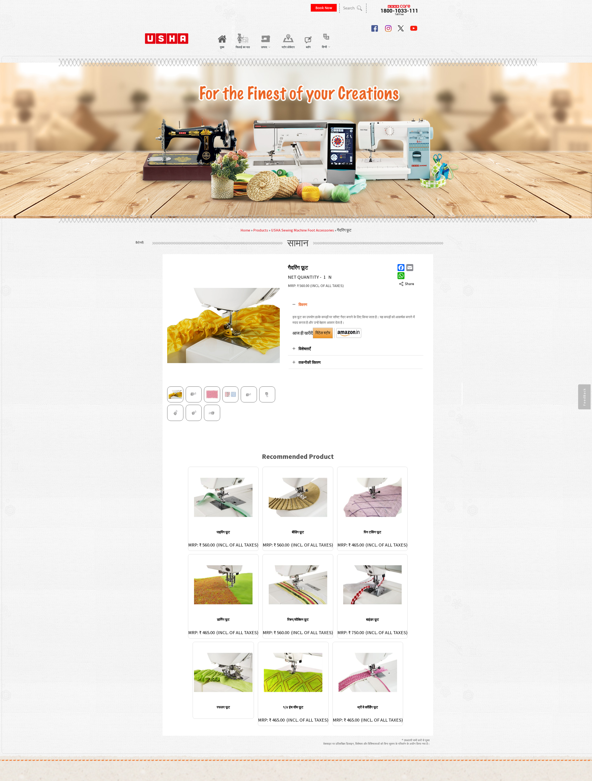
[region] (296, 141)
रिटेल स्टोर (322, 332)
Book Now (323, 8)
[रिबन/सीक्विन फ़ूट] (298, 584)
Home (245, 230)
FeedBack (584, 397)
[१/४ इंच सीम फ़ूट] (293, 672)
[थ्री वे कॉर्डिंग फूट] (368, 672)
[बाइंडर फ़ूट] (372, 584)
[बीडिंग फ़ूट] (298, 497)
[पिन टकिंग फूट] (372, 497)
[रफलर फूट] (223, 672)
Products (260, 230)
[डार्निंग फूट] (223, 584)
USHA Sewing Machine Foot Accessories (302, 230)
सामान (297, 243)
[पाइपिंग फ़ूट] (223, 497)
